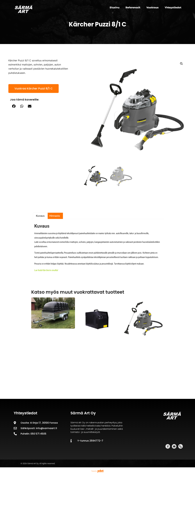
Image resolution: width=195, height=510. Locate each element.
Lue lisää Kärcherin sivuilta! (46, 270)
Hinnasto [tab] (54, 215)
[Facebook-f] (167, 446)
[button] (14, 106)
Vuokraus (152, 7)
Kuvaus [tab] (40, 215)
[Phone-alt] (180, 446)
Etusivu (114, 7)
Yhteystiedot (173, 7)
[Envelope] (174, 446)
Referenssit (133, 7)
